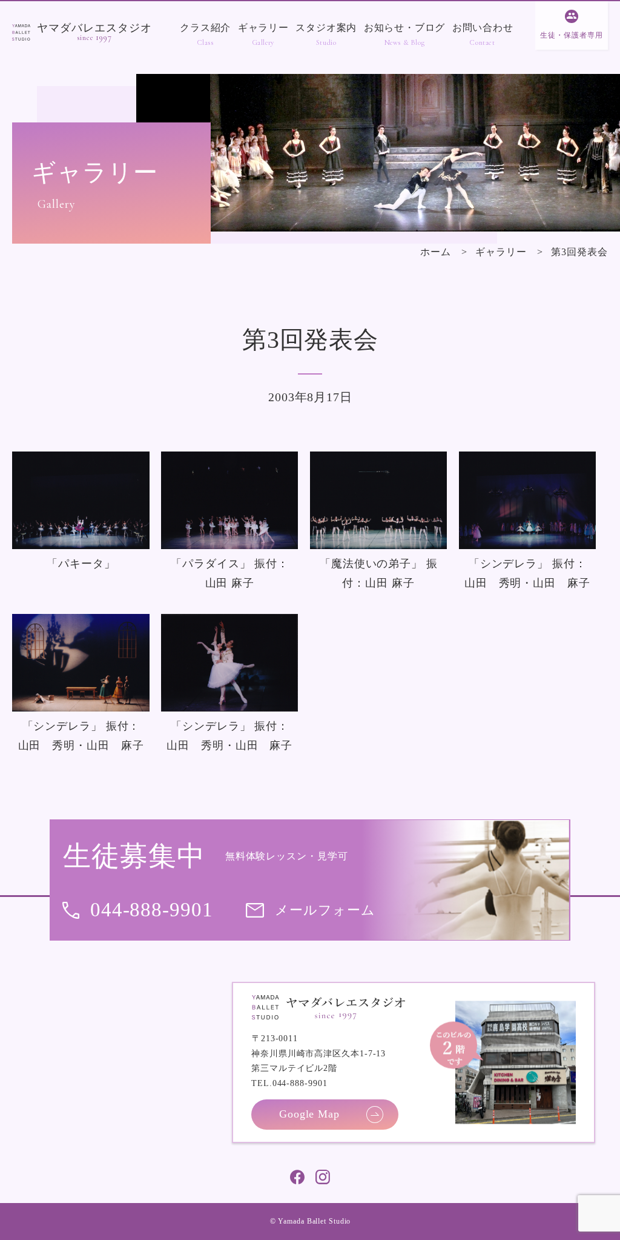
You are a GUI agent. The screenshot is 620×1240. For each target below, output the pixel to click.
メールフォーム (325, 910)
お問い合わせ (482, 27)
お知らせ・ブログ (404, 27)
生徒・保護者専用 (571, 35)
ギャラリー (263, 27)
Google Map (309, 1114)
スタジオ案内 (326, 27)
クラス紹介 (205, 27)
